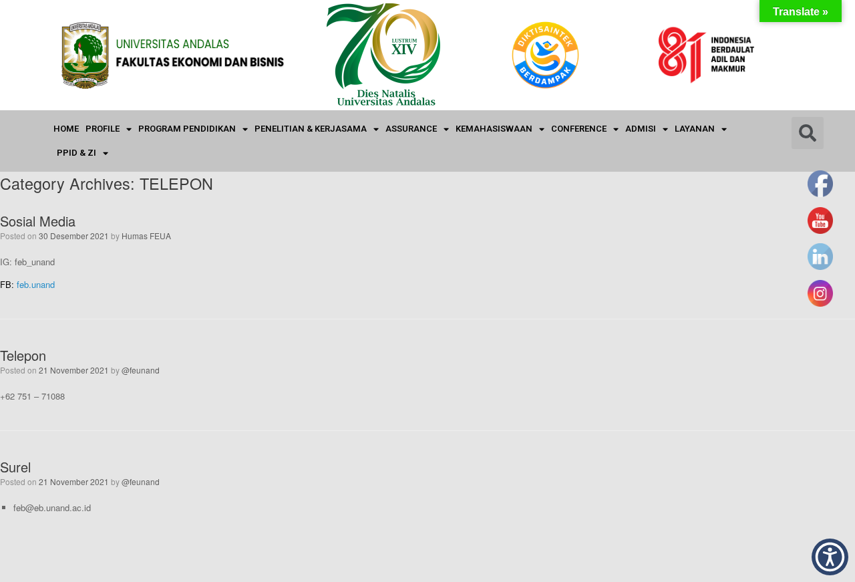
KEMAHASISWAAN (494, 129)
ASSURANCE (411, 129)
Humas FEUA (146, 235)
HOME (66, 129)
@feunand (141, 370)
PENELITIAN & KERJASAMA (310, 129)
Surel (15, 466)
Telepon (23, 355)
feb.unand (36, 284)
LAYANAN (695, 129)
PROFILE (103, 129)
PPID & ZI (76, 153)
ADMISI (640, 129)
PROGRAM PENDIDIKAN (187, 129)
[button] (830, 557)
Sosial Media (37, 221)
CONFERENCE (579, 129)
